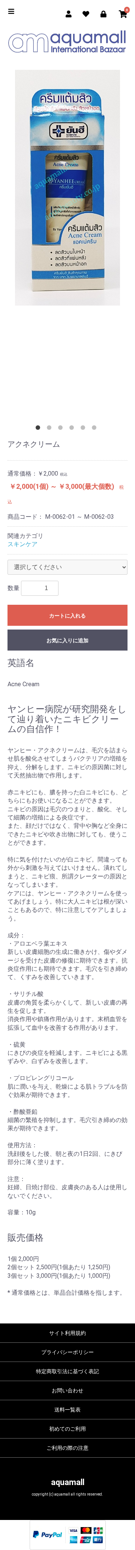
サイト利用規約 (67, 1333)
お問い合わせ (67, 1390)
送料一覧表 (67, 1410)
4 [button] (73, 429)
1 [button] (39, 429)
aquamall (67, 1482)
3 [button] (62, 429)
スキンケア (23, 544)
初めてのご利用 (67, 1429)
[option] (67, 188)
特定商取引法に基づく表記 (67, 1371)
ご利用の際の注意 (67, 1448)
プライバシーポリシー (67, 1352)
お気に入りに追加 (67, 640)
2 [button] (50, 429)
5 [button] (84, 429)
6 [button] (95, 429)
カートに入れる (67, 616)
